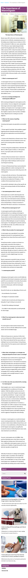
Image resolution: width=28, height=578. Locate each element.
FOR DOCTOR (5, 570)
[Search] (25, 473)
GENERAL (4, 568)
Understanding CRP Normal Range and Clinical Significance (13, 527)
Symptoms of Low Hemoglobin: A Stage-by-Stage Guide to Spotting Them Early (13, 500)
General (7, 2)
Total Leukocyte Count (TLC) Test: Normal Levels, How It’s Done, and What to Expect (12, 555)
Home (2, 2)
